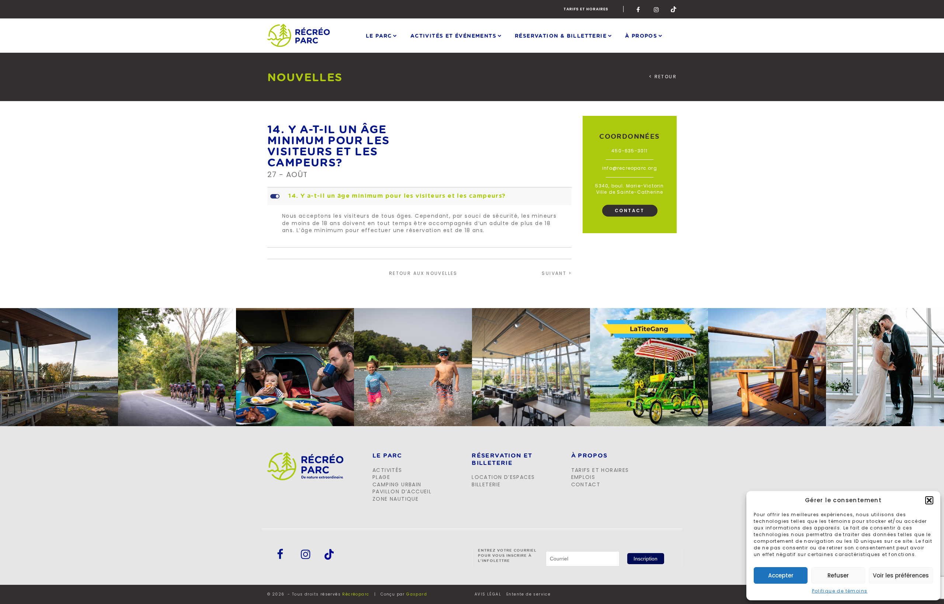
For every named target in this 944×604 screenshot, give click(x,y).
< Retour (663, 77)
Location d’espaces (503, 477)
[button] (929, 500)
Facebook (639, 9)
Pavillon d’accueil (401, 491)
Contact (630, 210)
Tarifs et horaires (585, 9)
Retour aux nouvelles (423, 273)
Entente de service (528, 594)
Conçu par (404, 594)
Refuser (838, 575)
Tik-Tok (674, 9)
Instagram (657, 9)
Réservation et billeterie (502, 459)
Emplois (583, 477)
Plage (381, 477)
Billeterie (486, 484)
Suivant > (557, 273)
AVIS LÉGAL (488, 594)
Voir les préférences (901, 575)
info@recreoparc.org (629, 168)
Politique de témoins (840, 591)
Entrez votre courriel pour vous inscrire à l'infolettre (507, 555)
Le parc (379, 35)
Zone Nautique (395, 499)
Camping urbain (396, 484)
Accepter (781, 575)
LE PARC (387, 455)
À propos (641, 35)
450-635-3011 (629, 151)
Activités (387, 470)
